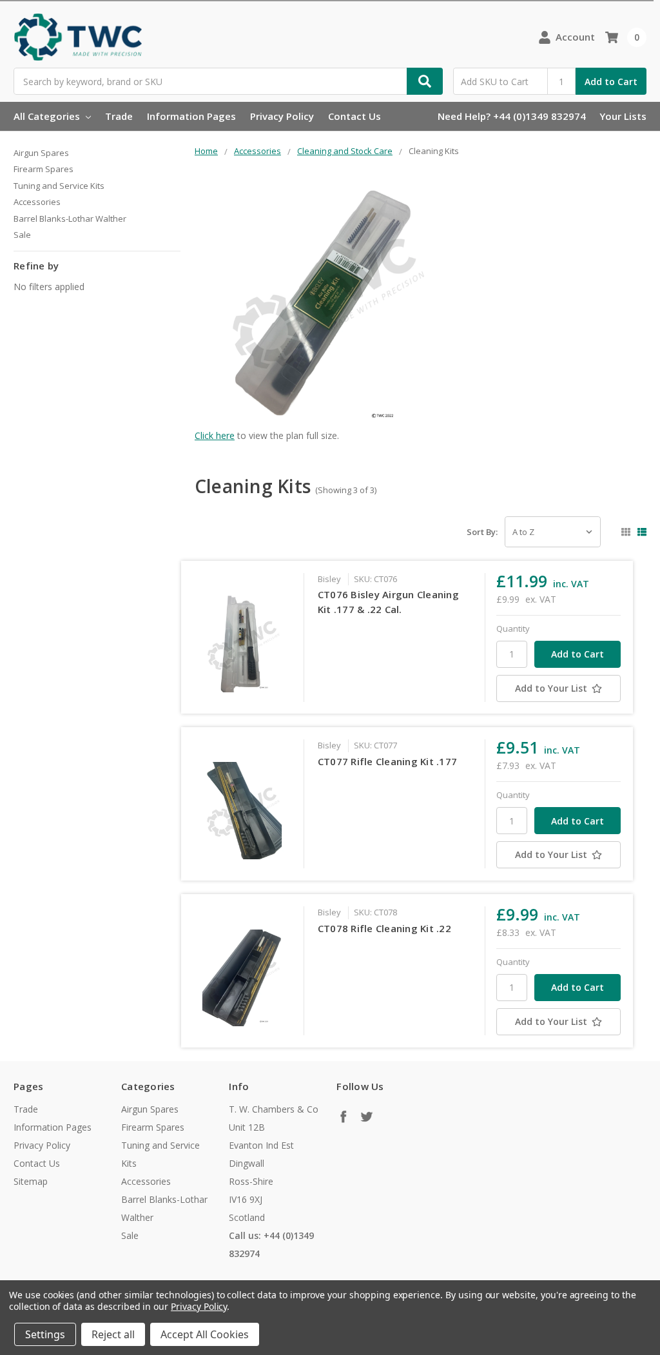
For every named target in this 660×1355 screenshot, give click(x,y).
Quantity (513, 628)
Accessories (37, 202)
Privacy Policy (282, 116)
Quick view (241, 644)
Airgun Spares (41, 153)
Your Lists (622, 116)
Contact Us (354, 116)
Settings (45, 1334)
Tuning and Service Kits (59, 185)
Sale (22, 234)
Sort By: (482, 532)
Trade (119, 116)
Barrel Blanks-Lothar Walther (70, 218)
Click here (215, 435)
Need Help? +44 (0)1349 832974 (512, 116)
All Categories (48, 116)
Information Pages (191, 116)
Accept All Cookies (204, 1334)
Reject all (113, 1334)
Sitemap (31, 1181)
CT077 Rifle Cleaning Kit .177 (387, 761)
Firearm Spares (43, 169)
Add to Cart (611, 81)
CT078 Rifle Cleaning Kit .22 (384, 928)
